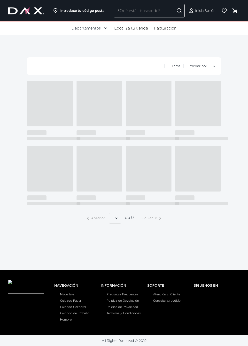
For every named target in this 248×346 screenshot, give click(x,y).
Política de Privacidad (122, 307)
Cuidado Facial (71, 300)
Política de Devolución (123, 300)
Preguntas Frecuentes (122, 294)
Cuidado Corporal (73, 307)
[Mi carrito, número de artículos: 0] (235, 10)
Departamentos (86, 28)
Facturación (165, 28)
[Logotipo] (26, 11)
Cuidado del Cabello (74, 313)
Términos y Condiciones (124, 313)
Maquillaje (67, 294)
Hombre (66, 319)
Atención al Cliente (166, 294)
